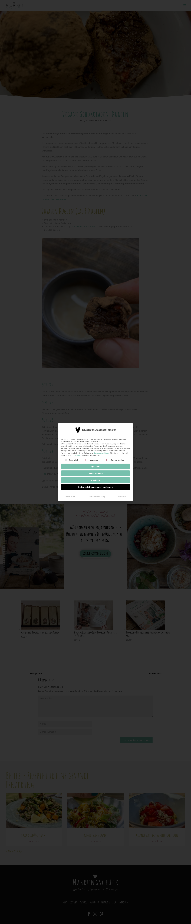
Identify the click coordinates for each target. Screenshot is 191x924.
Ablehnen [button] (95, 480)
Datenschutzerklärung (102, 453)
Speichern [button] (95, 466)
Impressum (122, 497)
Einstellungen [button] (76, 455)
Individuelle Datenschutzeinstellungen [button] (95, 487)
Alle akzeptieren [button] (95, 473)
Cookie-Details (70, 497)
